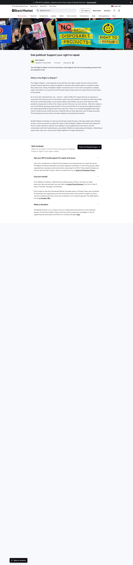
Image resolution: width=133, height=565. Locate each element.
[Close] (130, 2)
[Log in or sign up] (114, 11)
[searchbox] (58, 10)
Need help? (97, 11)
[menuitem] (44, 16)
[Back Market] (22, 10)
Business (107, 11)
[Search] (37, 10)
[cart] (119, 11)
